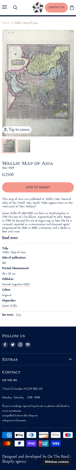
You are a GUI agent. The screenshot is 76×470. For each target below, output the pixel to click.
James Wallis (9, 305)
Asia (18, 314)
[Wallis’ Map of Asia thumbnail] (9, 146)
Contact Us (56, 7)
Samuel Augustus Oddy (16, 284)
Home (6, 23)
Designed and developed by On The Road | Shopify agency (36, 459)
